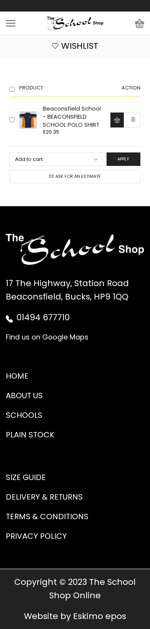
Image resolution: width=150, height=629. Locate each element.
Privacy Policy (36, 536)
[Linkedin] (101, 6)
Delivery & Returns (44, 497)
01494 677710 (43, 317)
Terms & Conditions (47, 516)
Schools (24, 415)
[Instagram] (75, 6)
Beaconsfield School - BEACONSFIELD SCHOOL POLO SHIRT (72, 116)
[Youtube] (88, 6)
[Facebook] (49, 6)
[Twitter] (62, 6)
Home (17, 376)
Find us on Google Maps (47, 337)
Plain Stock (30, 434)
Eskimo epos (99, 616)
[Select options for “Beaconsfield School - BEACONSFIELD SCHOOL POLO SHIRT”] (116, 120)
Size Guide (26, 477)
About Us (24, 395)
